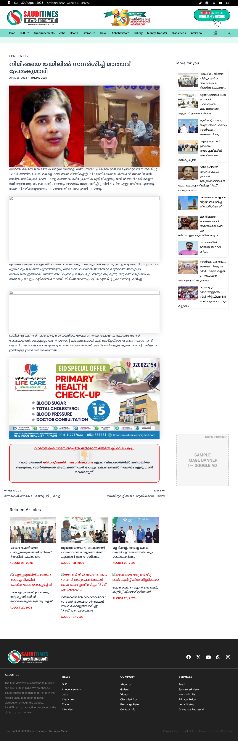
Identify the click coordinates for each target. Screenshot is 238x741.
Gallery (138, 33)
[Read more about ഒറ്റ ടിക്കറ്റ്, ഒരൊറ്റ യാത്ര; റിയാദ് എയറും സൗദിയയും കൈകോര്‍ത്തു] (135, 530)
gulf (22, 33)
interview (196, 33)
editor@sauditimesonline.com (68, 462)
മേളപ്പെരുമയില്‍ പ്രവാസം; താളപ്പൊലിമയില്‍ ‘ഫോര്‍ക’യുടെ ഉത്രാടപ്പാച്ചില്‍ (31, 597)
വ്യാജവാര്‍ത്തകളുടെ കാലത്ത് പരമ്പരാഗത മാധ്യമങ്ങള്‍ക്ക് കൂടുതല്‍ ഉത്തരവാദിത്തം (83, 552)
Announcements (44, 33)
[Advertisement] (202, 372)
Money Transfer (157, 33)
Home (11, 33)
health (74, 33)
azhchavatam (120, 33)
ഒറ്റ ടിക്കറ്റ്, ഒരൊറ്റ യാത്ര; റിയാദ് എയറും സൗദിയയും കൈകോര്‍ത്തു (132, 552)
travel (103, 33)
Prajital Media (60, 730)
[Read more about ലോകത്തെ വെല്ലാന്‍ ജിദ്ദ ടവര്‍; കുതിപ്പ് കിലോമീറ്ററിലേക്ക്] (135, 578)
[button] (24, 33)
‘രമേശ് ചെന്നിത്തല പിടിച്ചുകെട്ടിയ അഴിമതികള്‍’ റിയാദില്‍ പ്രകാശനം (31, 552)
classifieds (179, 33)
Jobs (62, 33)
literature (89, 33)
